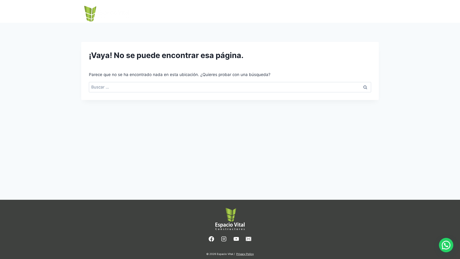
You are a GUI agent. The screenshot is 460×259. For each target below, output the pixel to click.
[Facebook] (211, 239)
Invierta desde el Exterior (323, 11)
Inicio (250, 11)
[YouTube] (236, 239)
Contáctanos (364, 11)
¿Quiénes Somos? (276, 11)
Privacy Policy (245, 254)
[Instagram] (223, 239)
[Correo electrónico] (248, 239)
